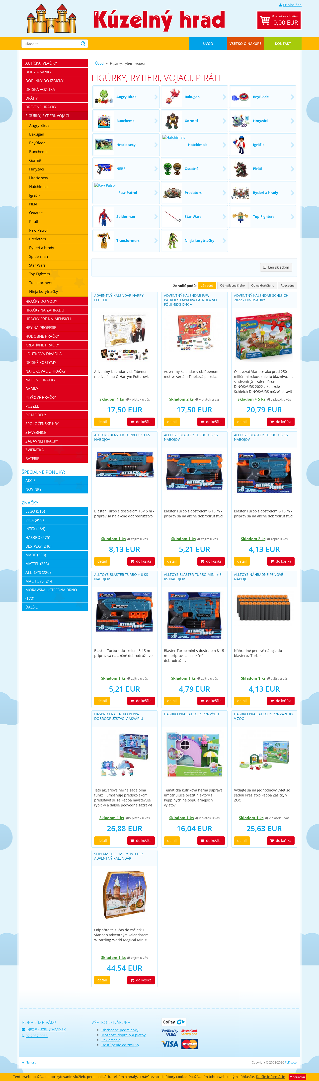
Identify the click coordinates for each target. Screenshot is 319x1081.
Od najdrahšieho (262, 285)
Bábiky (31, 388)
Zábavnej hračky (41, 441)
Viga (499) (34, 519)
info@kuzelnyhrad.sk (46, 1029)
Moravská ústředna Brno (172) (51, 594)
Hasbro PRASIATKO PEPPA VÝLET (192, 714)
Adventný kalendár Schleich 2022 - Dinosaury (261, 297)
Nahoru (31, 1062)
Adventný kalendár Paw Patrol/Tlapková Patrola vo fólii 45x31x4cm (190, 300)
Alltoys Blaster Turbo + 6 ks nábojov (191, 437)
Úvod (208, 43)
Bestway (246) (38, 546)
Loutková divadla (43, 353)
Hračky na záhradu (44, 310)
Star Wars (37, 265)
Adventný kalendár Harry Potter (119, 297)
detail (102, 421)
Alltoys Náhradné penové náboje (258, 576)
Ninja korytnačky (43, 291)
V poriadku (297, 1077)
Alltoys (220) (38, 572)
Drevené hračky (40, 106)
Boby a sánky (38, 71)
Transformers (40, 282)
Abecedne (288, 285)
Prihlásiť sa (292, 4)
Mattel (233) (37, 563)
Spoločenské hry (42, 423)
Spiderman (38, 256)
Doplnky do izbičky (44, 80)
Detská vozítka (40, 89)
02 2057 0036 (37, 1035)
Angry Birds (39, 125)
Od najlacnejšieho (232, 285)
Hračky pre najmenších (48, 318)
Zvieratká (34, 449)
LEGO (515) (35, 511)
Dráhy (31, 98)
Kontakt (283, 43)
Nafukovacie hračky (45, 371)
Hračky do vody (41, 301)
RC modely (35, 414)
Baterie (32, 458)
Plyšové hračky (40, 397)
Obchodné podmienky (119, 1030)
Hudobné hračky (42, 336)
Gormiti (35, 160)
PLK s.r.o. (291, 1062)
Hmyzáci (36, 168)
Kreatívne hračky (42, 344)
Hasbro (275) (37, 537)
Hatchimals (38, 186)
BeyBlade (37, 142)
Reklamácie (110, 1040)
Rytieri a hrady (41, 247)
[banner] (51, 18)
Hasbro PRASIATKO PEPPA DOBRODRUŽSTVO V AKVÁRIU (118, 716)
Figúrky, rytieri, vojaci (47, 115)
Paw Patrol (38, 230)
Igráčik (34, 195)
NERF (33, 203)
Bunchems (38, 151)
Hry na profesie (40, 327)
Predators (37, 238)
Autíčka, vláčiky (41, 63)
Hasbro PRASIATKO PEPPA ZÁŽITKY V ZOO (263, 716)
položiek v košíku (285, 20)
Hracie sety (38, 177)
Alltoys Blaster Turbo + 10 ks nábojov (122, 437)
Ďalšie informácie (270, 1076)
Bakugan (36, 134)
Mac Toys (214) (39, 581)
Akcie (30, 480)
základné (207, 285)
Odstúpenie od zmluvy (120, 1045)
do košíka (143, 421)
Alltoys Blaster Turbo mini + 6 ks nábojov (193, 576)
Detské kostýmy (40, 362)
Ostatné (36, 212)
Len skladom (278, 267)
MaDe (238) (35, 554)
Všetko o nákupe (245, 43)
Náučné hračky (40, 379)
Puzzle (32, 406)
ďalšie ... (33, 607)
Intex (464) (35, 528)
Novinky (33, 489)
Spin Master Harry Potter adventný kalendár (118, 856)
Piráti (33, 221)
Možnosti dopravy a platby (123, 1035)
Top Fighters (39, 273)
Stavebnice (35, 432)
